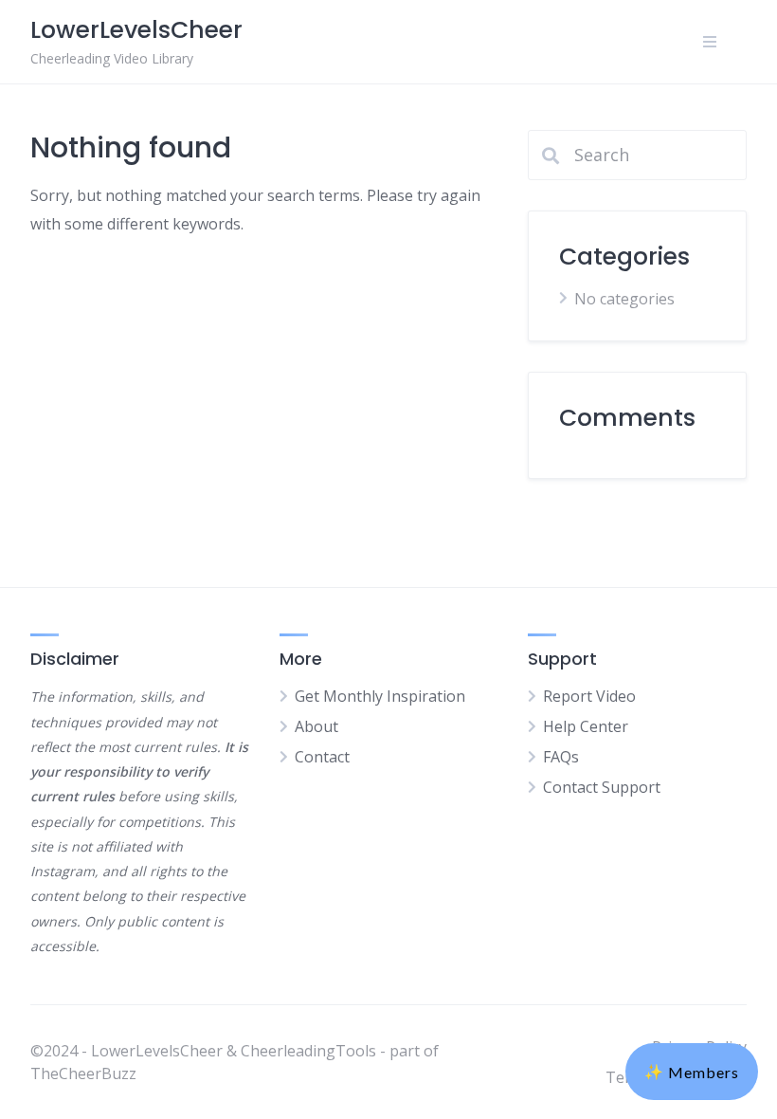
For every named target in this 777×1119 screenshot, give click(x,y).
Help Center (585, 726)
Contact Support (601, 787)
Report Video (589, 696)
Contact (322, 756)
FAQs (561, 756)
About (316, 726)
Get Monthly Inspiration (380, 696)
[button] (691, 1071)
